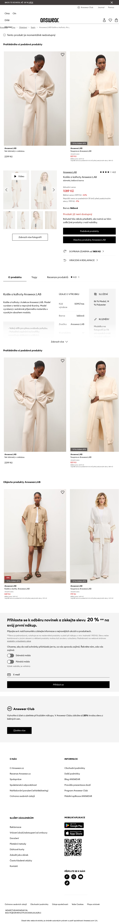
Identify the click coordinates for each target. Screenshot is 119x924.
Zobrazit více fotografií (30, 237)
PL (24, 913)
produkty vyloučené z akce (19, 641)
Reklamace (15, 827)
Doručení (14, 838)
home (8, 26)
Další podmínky (72, 773)
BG (6, 913)
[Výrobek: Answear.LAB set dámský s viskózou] (35, 98)
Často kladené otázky (21, 860)
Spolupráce (15, 779)
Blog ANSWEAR (72, 779)
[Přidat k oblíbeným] (62, 54)
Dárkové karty (17, 849)
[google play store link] (74, 825)
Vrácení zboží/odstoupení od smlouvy (28, 832)
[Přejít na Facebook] (66, 877)
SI (29, 913)
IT (22, 913)
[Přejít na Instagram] (73, 877)
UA (33, 913)
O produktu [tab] (15, 277)
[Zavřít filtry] (111, 2)
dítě (7, 20)
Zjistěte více (19, 730)
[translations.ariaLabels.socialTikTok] (67, 883)
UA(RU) (38, 913)
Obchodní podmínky (74, 768)
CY (9, 913)
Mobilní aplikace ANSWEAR (78, 796)
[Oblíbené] (110, 20)
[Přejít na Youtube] (80, 877)
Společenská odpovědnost (23, 785)
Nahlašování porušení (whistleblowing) (29, 790)
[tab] (63, 277)
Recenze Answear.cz (20, 773)
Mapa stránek (93, 904)
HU (20, 913)
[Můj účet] (104, 20)
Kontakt (14, 866)
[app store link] (74, 832)
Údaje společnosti (60, 904)
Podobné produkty (89, 231)
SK (31, 913)
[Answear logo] (49, 20)
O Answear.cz (17, 768)
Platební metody (18, 843)
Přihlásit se (58, 684)
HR (17, 913)
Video (21, 176)
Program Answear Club (76, 790)
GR (14, 913)
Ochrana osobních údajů (22, 796)
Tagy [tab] (34, 277)
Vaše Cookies (78, 904)
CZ (12, 913)
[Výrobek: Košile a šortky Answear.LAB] (35, 536)
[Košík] (116, 20)
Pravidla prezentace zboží (77, 785)
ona (7, 13)
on (14, 13)
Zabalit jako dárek (19, 855)
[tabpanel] (59, 313)
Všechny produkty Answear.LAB (89, 239)
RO (26, 913)
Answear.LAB (70, 172)
